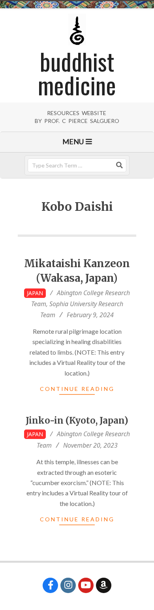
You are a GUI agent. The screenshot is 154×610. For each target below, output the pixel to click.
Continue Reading (77, 388)
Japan (35, 293)
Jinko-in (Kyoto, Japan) (77, 420)
